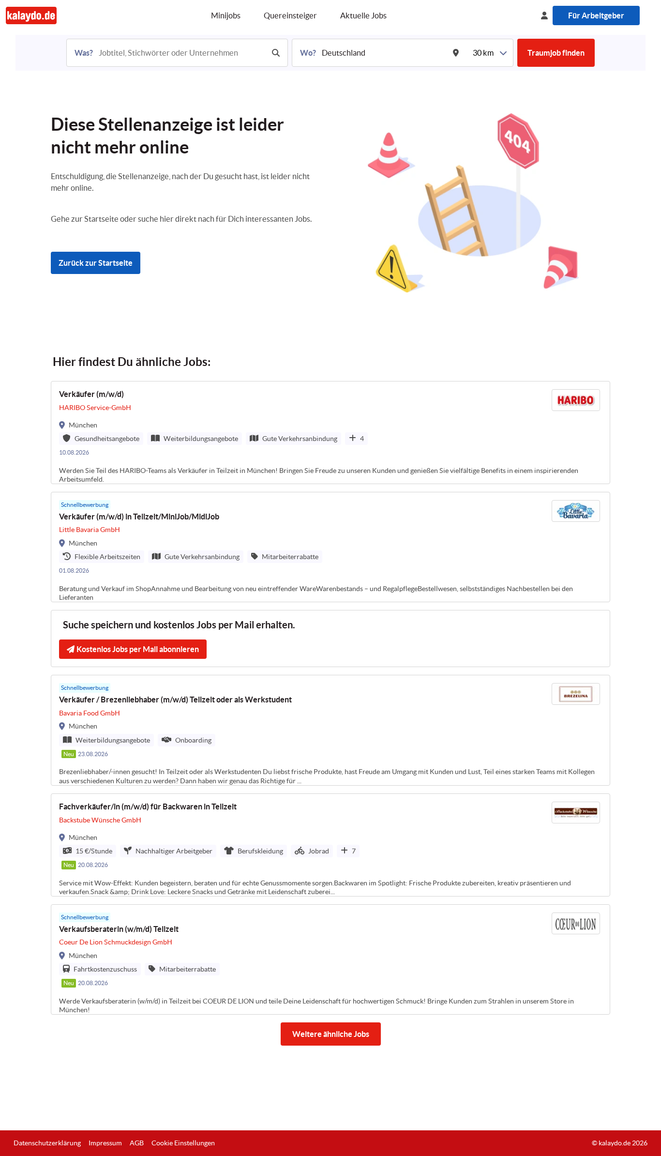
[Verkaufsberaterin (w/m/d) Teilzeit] (330, 959)
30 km (483, 52)
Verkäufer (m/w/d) (91, 394)
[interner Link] (31, 15)
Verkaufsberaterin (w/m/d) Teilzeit (119, 929)
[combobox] (180, 52)
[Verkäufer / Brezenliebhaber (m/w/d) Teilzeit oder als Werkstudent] (330, 730)
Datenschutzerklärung (47, 1143)
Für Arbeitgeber (596, 15)
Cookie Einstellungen (183, 1143)
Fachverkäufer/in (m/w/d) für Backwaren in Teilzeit (148, 806)
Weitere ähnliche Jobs (330, 1034)
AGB (137, 1143)
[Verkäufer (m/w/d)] (330, 432)
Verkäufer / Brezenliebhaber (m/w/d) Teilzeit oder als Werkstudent (175, 699)
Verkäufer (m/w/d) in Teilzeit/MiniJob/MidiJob (139, 516)
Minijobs (225, 15)
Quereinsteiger (290, 15)
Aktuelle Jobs (363, 15)
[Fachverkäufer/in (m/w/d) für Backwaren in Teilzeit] (330, 845)
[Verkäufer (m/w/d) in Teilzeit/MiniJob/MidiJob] (330, 547)
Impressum (105, 1143)
